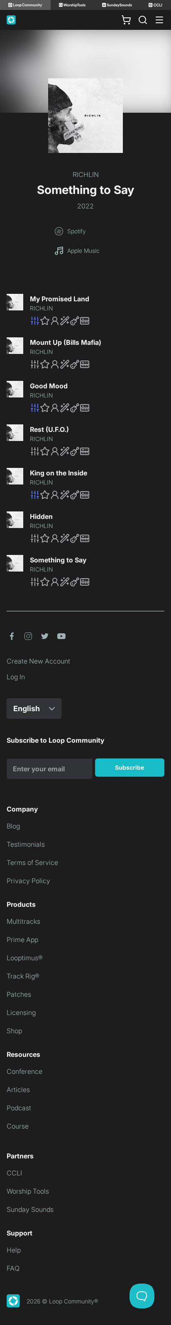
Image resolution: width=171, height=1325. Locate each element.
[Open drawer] (159, 20)
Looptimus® (25, 958)
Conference (24, 1071)
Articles (18, 1089)
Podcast (19, 1108)
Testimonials (26, 844)
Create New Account (38, 661)
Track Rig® (23, 976)
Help (14, 1250)
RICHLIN (86, 174)
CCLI (14, 1173)
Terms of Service (32, 862)
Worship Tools (28, 1191)
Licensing (21, 1012)
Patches (19, 994)
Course (18, 1126)
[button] (97, 321)
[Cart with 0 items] (126, 20)
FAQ (13, 1268)
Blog (13, 826)
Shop (14, 1031)
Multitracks (23, 921)
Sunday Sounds (30, 1209)
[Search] (143, 20)
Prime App (22, 939)
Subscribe (129, 767)
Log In (16, 677)
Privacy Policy (28, 881)
